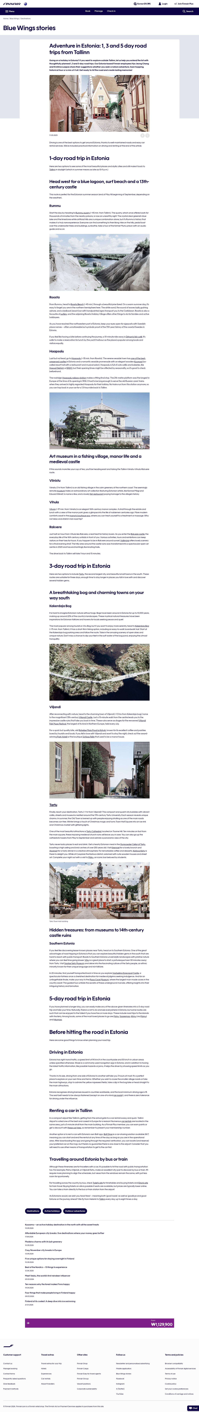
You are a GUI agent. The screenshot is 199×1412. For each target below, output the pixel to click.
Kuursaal (138, 361)
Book (87, 11)
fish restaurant (96, 494)
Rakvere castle (138, 534)
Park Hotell (62, 737)
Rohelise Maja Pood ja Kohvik (92, 730)
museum (61, 491)
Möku (90, 857)
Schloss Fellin (89, 737)
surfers (64, 314)
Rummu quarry (83, 213)
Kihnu (133, 1016)
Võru (87, 960)
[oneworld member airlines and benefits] (25, 4)
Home (5, 18)
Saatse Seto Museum (74, 963)
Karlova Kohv (139, 851)
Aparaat (53, 851)
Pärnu (143, 1016)
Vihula (52, 509)
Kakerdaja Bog (142, 626)
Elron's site (143, 1183)
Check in (111, 11)
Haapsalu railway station (74, 378)
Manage (99, 11)
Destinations (26, 18)
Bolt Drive (108, 1134)
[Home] (12, 4)
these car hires (74, 1128)
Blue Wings (14, 18)
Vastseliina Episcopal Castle (125, 973)
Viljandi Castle (85, 717)
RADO (69, 368)
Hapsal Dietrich (56, 368)
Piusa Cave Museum (99, 979)
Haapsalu (76, 358)
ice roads (118, 1095)
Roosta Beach (77, 304)
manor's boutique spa (79, 515)
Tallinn (52, 169)
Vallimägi (124, 540)
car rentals (126, 1121)
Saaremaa (125, 1016)
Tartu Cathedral (93, 831)
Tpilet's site (98, 1183)
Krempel (116, 847)
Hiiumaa (58, 1019)
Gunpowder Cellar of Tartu (132, 844)
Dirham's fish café (134, 337)
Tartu (81, 574)
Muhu (116, 1016)
